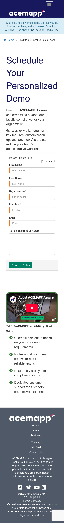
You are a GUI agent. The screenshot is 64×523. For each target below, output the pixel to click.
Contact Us (35, 452)
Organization (17, 191)
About (35, 430)
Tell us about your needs (24, 231)
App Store (35, 30)
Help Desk (35, 447)
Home (35, 425)
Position (15, 204)
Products (36, 435)
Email (13, 217)
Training (35, 442)
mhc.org (32, 479)
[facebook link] (20, 488)
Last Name (16, 178)
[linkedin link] (44, 488)
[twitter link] (28, 488)
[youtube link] (37, 488)
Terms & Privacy (32, 500)
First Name (16, 164)
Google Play (51, 30)
